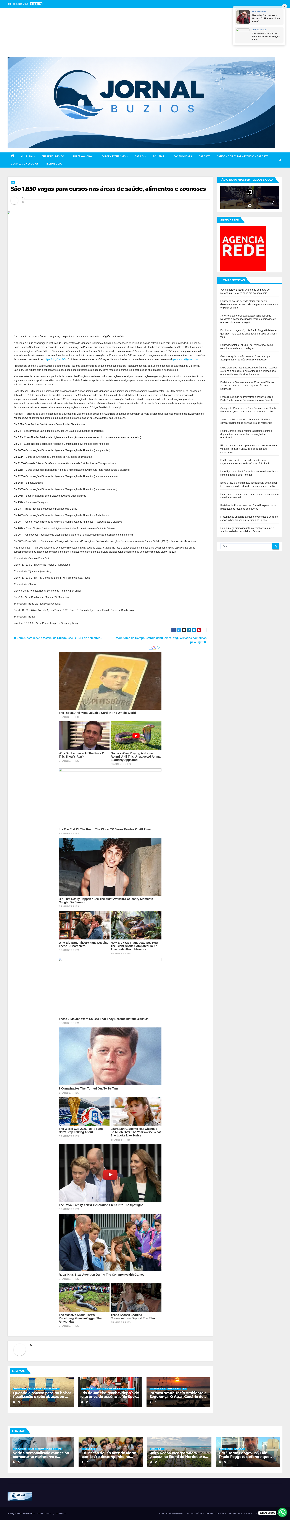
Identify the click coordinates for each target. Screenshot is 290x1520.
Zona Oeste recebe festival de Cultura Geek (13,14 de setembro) (58, 638)
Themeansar (60, 1513)
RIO (12, 182)
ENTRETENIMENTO (53, 156)
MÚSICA (200, 1513)
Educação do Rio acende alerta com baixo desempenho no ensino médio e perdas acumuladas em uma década (249, 304)
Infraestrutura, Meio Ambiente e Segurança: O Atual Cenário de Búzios (178, 1397)
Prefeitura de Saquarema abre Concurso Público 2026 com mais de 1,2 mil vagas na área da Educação (247, 385)
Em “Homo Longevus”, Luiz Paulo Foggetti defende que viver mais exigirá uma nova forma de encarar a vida (248, 333)
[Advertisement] (145, 34)
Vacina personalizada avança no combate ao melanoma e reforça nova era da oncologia (41, 1457)
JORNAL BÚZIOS (20, 1389)
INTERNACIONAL (83, 156)
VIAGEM (248, 1513)
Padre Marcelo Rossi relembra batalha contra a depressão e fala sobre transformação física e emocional (246, 434)
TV (256, 1513)
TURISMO (37, 1389)
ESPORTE (204, 156)
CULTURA (27, 156)
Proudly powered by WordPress (22, 1513)
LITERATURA (239, 1449)
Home (161, 1513)
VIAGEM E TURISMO (114, 156)
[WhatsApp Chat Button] (282, 1512)
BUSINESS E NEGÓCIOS (25, 163)
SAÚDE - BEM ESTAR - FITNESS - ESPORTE (118, 1389)
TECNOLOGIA (53, 163)
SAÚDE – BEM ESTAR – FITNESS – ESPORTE (242, 156)
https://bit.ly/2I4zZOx (55, 359)
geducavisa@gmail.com (185, 359)
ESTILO (140, 156)
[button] (280, 160)
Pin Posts (210, 1513)
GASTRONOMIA (183, 156)
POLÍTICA (159, 156)
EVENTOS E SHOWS (158, 1389)
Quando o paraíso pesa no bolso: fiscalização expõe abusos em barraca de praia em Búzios (42, 1397)
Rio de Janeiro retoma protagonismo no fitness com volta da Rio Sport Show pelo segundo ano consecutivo (248, 448)
